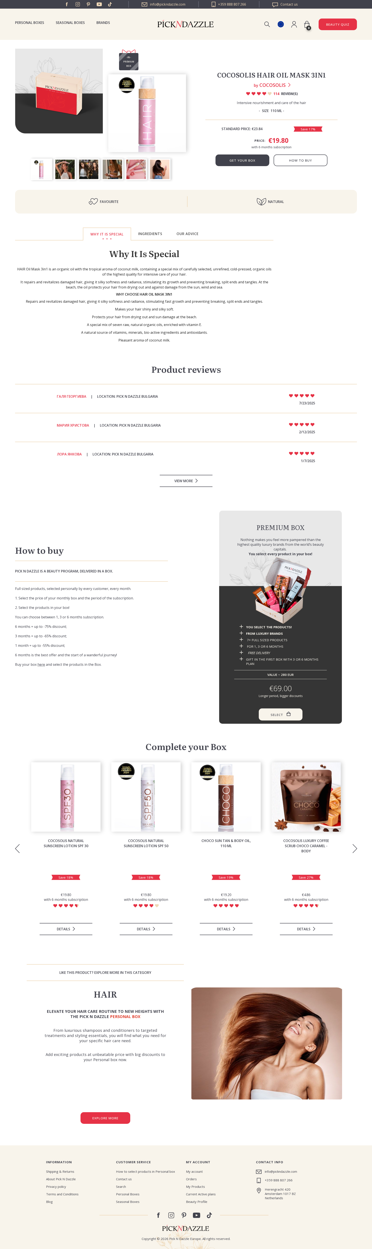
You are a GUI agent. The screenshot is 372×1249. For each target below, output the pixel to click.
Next (354, 848)
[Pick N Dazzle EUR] (280, 24)
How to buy (300, 160)
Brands (103, 22)
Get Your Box (242, 160)
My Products (195, 1186)
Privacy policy (56, 1186)
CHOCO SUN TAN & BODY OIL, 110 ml (226, 843)
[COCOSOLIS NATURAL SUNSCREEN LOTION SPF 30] (66, 797)
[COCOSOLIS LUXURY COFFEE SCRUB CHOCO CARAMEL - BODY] (306, 797)
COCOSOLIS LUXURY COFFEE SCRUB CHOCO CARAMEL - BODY (306, 845)
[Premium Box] (280, 590)
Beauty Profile (196, 1201)
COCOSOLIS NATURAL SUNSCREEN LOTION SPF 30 (66, 843)
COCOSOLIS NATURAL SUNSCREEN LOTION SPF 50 (146, 843)
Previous (17, 848)
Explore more (105, 1118)
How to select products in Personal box (145, 1171)
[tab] (107, 234)
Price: (259, 140)
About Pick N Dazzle (61, 1179)
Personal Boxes (29, 22)
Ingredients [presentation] (150, 233)
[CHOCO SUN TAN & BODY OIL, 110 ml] (226, 797)
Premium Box (280, 527)
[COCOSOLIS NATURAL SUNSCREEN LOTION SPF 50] (146, 797)
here (41, 664)
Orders (191, 1179)
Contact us (124, 1179)
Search (121, 1186)
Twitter (110, 4)
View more (183, 481)
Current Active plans (201, 1194)
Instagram (77, 4)
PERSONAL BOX (125, 1016)
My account (194, 1171)
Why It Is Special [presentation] (107, 234)
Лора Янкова (69, 454)
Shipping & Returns (60, 1171)
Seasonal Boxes (70, 22)
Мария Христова (73, 425)
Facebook (67, 4)
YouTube (99, 4)
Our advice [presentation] (187, 233)
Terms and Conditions (62, 1194)
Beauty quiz (337, 24)
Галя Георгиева (71, 396)
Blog (49, 1201)
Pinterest (88, 4)
